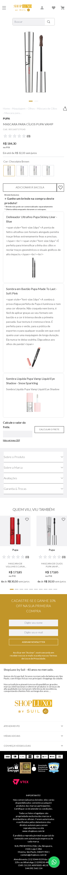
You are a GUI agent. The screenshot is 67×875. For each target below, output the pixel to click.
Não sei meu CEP (11, 440)
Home (6, 108)
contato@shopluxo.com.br (33, 854)
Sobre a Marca (13, 467)
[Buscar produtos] (49, 21)
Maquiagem (18, 108)
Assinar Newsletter (33, 642)
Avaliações (10, 478)
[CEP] (17, 429)
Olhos (31, 108)
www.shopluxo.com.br (33, 831)
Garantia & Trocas (15, 488)
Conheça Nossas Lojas (17, 745)
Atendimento (12, 726)
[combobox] (33, 21)
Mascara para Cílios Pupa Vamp (14, 113)
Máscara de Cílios (47, 108)
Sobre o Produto (14, 457)
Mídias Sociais (12, 735)
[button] (9, 170)
